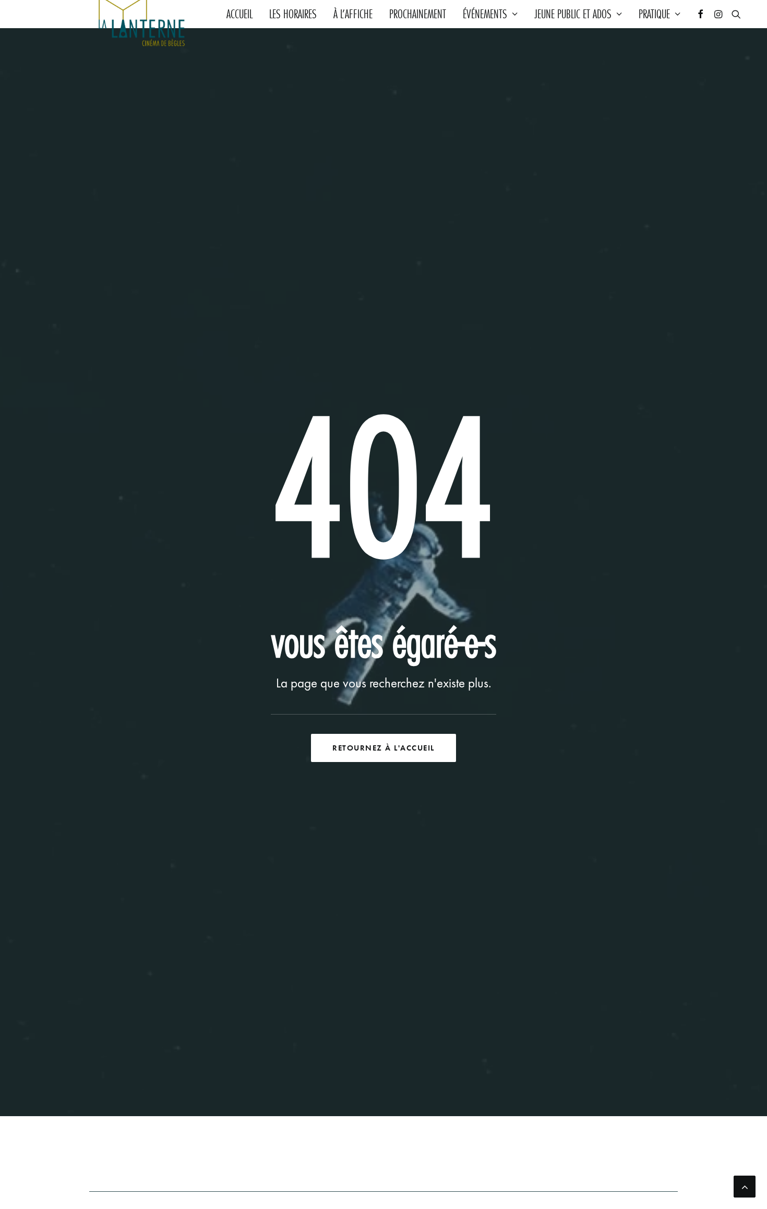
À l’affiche (353, 14)
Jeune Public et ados (573, 14)
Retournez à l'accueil (383, 748)
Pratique (654, 14)
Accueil (239, 14)
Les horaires (293, 14)
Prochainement (417, 14)
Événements (485, 14)
